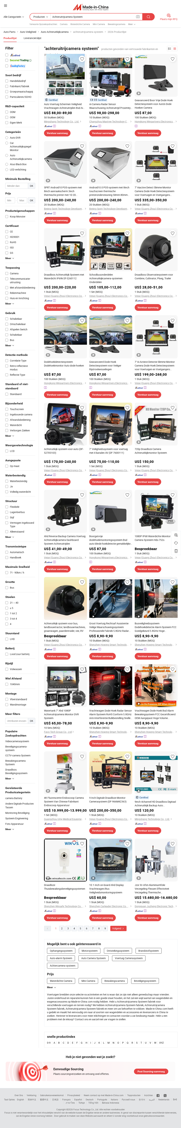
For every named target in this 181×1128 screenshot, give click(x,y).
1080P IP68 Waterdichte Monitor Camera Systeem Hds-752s (153, 538)
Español (78, 1099)
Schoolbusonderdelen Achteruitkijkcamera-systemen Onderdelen (105, 278)
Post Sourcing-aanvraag (151, 1071)
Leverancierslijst (32, 38)
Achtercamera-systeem (62, 965)
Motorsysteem (90, 950)
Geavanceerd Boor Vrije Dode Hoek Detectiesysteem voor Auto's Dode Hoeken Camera (154, 104)
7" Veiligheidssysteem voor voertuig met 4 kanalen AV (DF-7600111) (108, 450)
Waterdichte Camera (80, 24)
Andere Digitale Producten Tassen (19, 805)
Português (102, 1099)
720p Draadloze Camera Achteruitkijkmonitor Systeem (151, 450)
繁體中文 (44, 1099)
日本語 (55, 1099)
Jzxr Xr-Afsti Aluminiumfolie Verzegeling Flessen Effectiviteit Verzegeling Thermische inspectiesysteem (152, 888)
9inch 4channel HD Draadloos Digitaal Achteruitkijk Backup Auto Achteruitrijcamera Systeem (155, 803)
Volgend (117, 928)
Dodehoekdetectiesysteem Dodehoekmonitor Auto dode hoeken (64, 363)
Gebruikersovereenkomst (52, 1095)
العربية (152, 1099)
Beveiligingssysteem (145, 981)
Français (66, 1099)
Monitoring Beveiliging (17, 812)
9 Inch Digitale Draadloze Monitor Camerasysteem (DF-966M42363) (108, 799)
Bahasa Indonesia (110, 1102)
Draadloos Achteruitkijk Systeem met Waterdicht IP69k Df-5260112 (64, 276)
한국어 (142, 1099)
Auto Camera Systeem (93, 958)
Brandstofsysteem (148, 950)
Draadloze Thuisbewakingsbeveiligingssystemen (64, 886)
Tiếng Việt (93, 1102)
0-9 (49, 1042)
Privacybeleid (73, 1095)
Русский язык (128, 1099)
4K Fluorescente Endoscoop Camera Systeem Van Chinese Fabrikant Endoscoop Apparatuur (64, 801)
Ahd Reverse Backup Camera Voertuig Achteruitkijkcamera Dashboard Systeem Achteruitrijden (65, 539)
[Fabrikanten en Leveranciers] (90, 7)
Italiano (114, 1099)
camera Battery (13, 798)
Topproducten (134, 1095)
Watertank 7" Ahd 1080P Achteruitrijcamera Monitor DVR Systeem (61, 714)
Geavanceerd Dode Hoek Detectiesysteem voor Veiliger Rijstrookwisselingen (105, 365)
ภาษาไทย (70, 1102)
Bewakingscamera (116, 24)
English (20, 1099)
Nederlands (163, 1099)
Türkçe (81, 1102)
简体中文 (32, 1099)
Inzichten (148, 1095)
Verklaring (31, 1095)
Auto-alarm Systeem (61, 958)
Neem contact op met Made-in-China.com (104, 1095)
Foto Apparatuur (14, 823)
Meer (50, 987)
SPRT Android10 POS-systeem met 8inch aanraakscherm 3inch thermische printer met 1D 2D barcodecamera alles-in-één (63, 191)
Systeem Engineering (16, 818)
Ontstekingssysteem (118, 950)
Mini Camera (99, 24)
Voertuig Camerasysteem (129, 958)
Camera (64, 24)
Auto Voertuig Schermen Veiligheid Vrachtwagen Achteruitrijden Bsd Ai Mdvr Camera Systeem (63, 106)
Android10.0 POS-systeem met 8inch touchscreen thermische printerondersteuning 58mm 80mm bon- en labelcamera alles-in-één (109, 191)
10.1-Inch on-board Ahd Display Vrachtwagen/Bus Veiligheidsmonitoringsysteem (106, 888)
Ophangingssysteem (61, 950)
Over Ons (18, 1095)
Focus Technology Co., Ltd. (86, 1109)
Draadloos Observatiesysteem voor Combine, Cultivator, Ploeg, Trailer (154, 276)
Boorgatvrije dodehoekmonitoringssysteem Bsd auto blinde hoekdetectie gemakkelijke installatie (109, 539)
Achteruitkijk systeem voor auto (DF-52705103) (64, 450)
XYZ (161, 1042)
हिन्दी (175, 1099)
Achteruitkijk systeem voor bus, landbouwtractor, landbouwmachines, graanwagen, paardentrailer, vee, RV (65, 627)
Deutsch (90, 1099)
